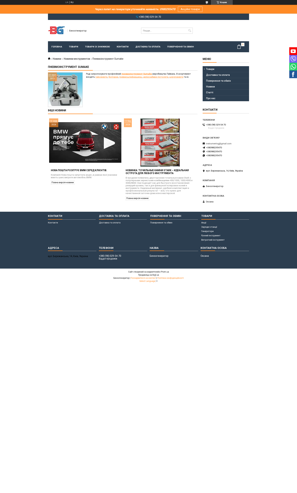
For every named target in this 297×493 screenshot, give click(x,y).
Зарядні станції (209, 227)
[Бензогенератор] (56, 31)
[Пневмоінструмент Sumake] (65, 89)
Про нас (210, 98)
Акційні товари (190, 9)
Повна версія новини (63, 182)
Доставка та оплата (147, 46)
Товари (73, 46)
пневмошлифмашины (130, 77)
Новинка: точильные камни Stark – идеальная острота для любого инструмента (157, 172)
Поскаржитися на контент (143, 278)
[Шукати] (190, 31)
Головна (56, 46)
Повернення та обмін (180, 46)
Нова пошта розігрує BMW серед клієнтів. (79, 170)
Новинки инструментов (77, 58)
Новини (57, 58)
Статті (209, 92)
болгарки (113, 77)
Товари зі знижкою (97, 46)
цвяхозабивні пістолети (155, 77)
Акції (203, 222)
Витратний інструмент (213, 240)
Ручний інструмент (211, 235)
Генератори (207, 231)
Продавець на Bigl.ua (148, 275)
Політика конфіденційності (170, 278)
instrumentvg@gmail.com (219, 143)
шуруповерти (176, 77)
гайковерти (101, 77)
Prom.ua (165, 272)
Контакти (123, 46)
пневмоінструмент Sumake (137, 74)
